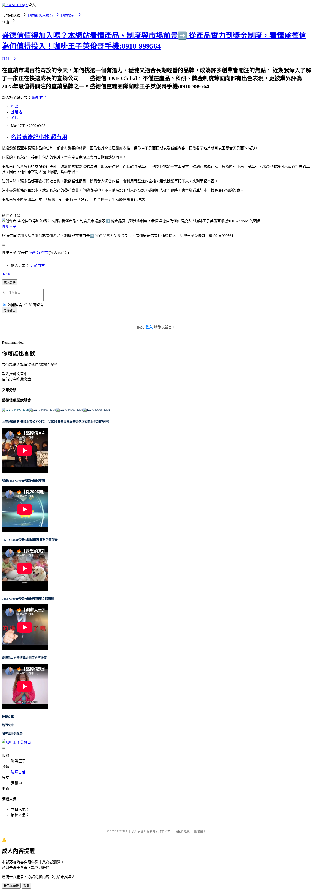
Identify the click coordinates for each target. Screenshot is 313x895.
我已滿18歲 (11, 886)
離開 (26, 886)
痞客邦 (34, 253)
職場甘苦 (39, 97)
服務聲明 (200, 831)
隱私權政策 (182, 831)
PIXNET (122, 831)
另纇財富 (37, 265)
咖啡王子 (9, 226)
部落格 (16, 112)
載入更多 (10, 282)
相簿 (14, 107)
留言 (45, 253)
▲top (6, 273)
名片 (14, 118)
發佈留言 (10, 310)
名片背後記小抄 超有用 (39, 137)
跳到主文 (9, 59)
